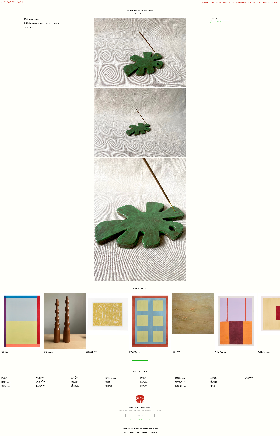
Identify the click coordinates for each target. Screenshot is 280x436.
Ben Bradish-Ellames (5, 386)
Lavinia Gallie (143, 381)
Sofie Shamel (213, 377)
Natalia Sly (177, 377)
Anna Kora (3, 381)
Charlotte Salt (39, 376)
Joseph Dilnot (108, 385)
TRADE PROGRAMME (240, 2)
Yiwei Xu (247, 378)
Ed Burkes (38, 382)
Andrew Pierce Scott (6, 380)
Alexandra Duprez (5, 377)
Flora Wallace (74, 380)
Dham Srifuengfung (40, 380)
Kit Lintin (142, 380)
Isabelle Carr (108, 376)
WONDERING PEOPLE (147, 429)
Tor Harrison (213, 385)
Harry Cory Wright (75, 386)
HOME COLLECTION (216, 2)
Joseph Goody (108, 386)
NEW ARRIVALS (205, 2)
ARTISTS (225, 2)
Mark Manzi (143, 384)
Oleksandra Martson (180, 381)
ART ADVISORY (252, 2)
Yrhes (246, 380)
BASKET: (276, 2)
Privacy (131, 433)
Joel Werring (108, 382)
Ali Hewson (3, 378)
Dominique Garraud (40, 381)
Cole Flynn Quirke (40, 377)
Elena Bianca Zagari (40, 385)
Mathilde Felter (144, 385)
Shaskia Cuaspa (213, 376)
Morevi (176, 376)
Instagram (154, 433)
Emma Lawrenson (75, 377)
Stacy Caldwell (213, 381)
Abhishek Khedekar (5, 376)
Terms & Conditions (142, 433)
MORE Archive (140, 362)
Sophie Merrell (213, 378)
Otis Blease (178, 382)
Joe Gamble (108, 381)
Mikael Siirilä (143, 386)
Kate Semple (143, 377)
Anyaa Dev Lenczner (5, 382)
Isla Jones (107, 377)
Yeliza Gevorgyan (249, 377)
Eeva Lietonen (39, 384)
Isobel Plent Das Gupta (110, 378)
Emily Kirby (73, 376)
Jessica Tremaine (141, 14)
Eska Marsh (73, 378)
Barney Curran (4, 384)
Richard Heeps (178, 385)
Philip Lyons (178, 384)
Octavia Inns (178, 380)
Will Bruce (212, 386)
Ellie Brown (38, 386)
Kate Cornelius (143, 376)
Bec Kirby (3, 385)
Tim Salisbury (213, 382)
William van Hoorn (249, 376)
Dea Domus (38, 378)
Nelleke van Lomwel (180, 378)
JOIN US (140, 419)
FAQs (124, 433)
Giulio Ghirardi (74, 382)
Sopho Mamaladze (214, 380)
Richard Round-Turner (180, 386)
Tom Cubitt (213, 384)
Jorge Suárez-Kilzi (109, 384)
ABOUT (265, 2)
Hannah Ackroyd (74, 385)
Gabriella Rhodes (74, 381)
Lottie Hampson (144, 382)
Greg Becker (73, 384)
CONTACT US (219, 21)
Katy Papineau (143, 378)
